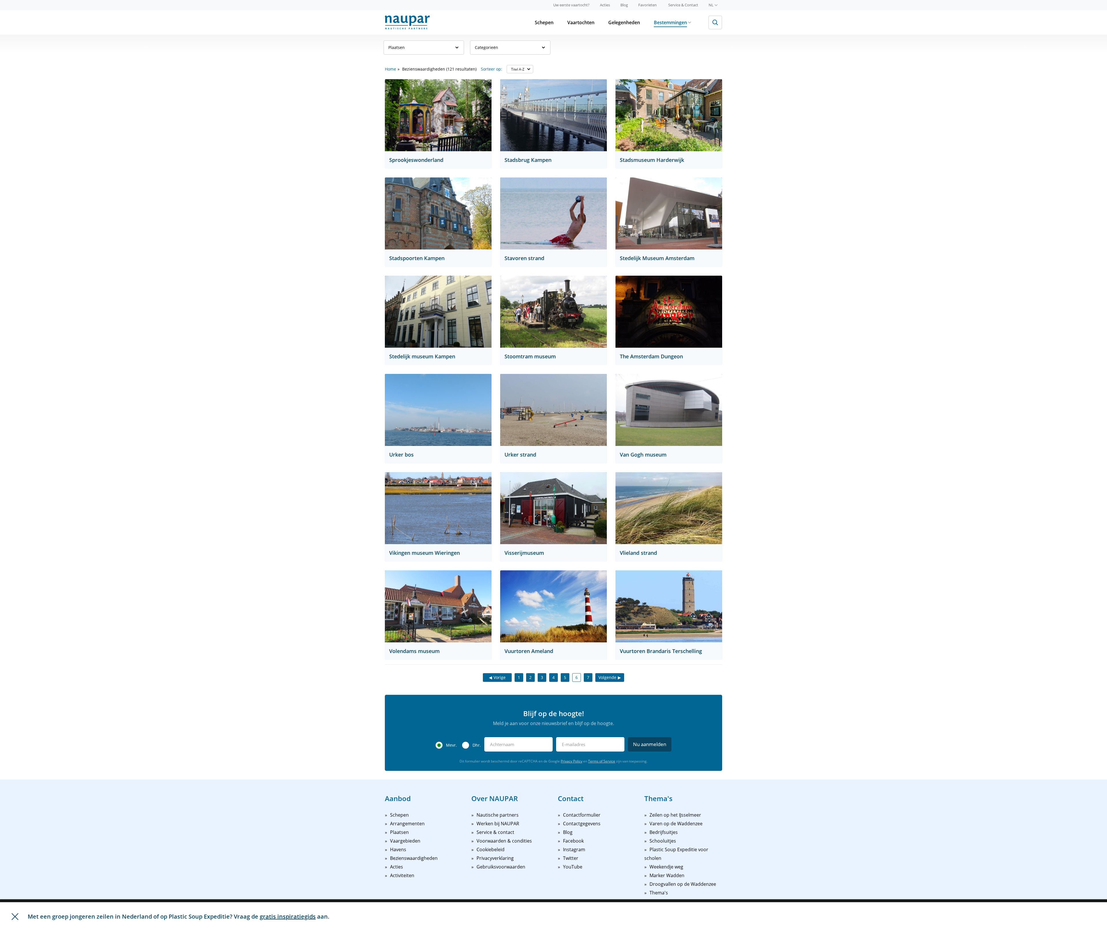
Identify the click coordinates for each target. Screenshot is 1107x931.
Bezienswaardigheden (414, 858)
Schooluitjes (662, 841)
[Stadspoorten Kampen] (438, 213)
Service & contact (495, 832)
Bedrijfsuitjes (663, 832)
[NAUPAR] (407, 22)
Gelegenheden (624, 22)
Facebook (573, 841)
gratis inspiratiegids (288, 916)
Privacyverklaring (495, 858)
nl (711, 4)
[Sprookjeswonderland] (438, 115)
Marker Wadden (666, 875)
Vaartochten (580, 22)
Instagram (574, 849)
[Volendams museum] (438, 606)
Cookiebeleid (490, 849)
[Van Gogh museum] (668, 410)
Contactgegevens (581, 823)
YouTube (572, 867)
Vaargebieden (405, 841)
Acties (605, 4)
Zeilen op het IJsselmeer (675, 815)
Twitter (570, 858)
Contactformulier (581, 815)
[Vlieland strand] (668, 508)
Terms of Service (601, 761)
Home (390, 69)
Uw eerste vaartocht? (571, 4)
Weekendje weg (666, 867)
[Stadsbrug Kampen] (553, 115)
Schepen (544, 22)
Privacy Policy (571, 761)
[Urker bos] (438, 410)
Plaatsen (396, 47)
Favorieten (647, 4)
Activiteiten (402, 875)
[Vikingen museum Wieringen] (438, 508)
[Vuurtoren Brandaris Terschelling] (668, 606)
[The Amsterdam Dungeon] (668, 312)
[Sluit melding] (15, 916)
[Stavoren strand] (553, 213)
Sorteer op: (491, 69)
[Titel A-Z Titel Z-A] (520, 69)
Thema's (658, 893)
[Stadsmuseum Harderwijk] (668, 115)
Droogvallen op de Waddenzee (682, 884)
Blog (624, 4)
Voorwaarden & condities (504, 841)
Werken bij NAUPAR (498, 823)
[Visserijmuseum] (553, 508)
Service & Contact (683, 4)
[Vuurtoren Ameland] (553, 606)
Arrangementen (407, 823)
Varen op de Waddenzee (676, 823)
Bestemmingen (670, 22)
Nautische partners (498, 815)
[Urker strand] (553, 410)
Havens (398, 849)
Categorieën (486, 47)
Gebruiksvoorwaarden (501, 867)
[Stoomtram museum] (553, 312)
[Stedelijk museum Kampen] (438, 312)
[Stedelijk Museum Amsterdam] (668, 213)
